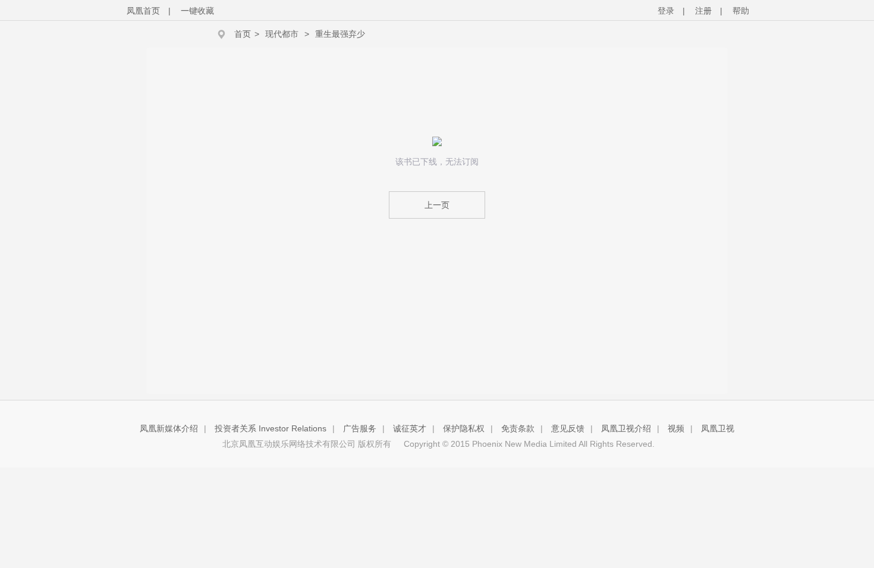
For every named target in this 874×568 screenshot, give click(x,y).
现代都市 (281, 34)
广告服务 (359, 428)
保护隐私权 (464, 428)
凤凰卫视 (717, 428)
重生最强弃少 (340, 34)
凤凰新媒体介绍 (169, 428)
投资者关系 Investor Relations (270, 428)
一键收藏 (197, 10)
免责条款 (518, 428)
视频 (676, 428)
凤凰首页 (143, 10)
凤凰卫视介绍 (626, 428)
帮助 (740, 10)
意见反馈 (567, 428)
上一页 (437, 205)
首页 (242, 34)
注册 (703, 10)
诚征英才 (409, 428)
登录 (666, 10)
